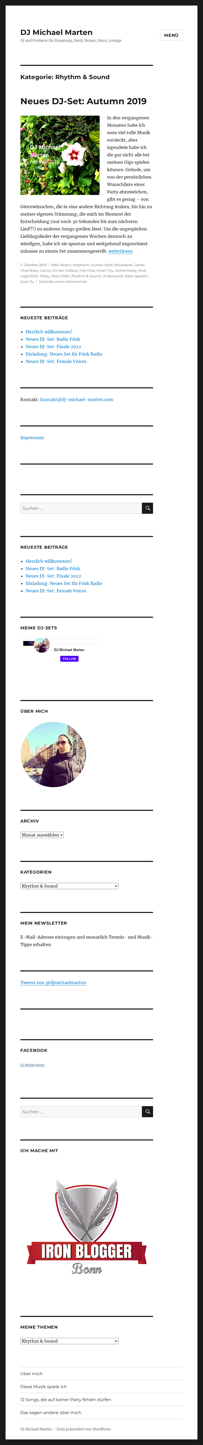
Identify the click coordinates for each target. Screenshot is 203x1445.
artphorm (81, 265)
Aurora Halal (102, 265)
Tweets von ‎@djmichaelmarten (53, 982)
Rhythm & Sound (86, 276)
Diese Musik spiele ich (43, 1386)
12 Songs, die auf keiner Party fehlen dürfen (65, 1399)
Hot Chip (87, 270)
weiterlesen (120, 251)
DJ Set (58, 270)
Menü (171, 35)
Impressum (32, 437)
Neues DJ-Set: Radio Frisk (53, 339)
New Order (60, 276)
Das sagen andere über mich (50, 1412)
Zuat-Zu (27, 281)
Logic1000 (29, 276)
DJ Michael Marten (56, 32)
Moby (44, 276)
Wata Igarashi (136, 276)
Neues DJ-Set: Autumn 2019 (83, 101)
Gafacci (71, 270)
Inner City (104, 270)
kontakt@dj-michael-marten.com (76, 399)
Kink (142, 270)
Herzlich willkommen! (49, 331)
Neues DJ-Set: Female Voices (56, 361)
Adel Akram (61, 265)
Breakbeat (123, 265)
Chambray (29, 270)
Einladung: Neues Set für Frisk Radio (64, 354)
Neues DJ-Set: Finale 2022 (53, 346)
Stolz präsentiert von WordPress (84, 1429)
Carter (139, 265)
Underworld (112, 276)
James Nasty (126, 270)
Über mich (31, 1373)
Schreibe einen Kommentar (63, 281)
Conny (45, 270)
